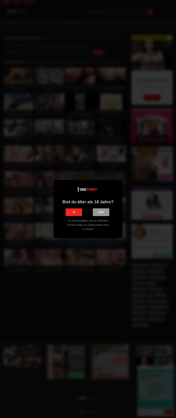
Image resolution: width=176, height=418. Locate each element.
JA (73, 212)
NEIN (101, 212)
